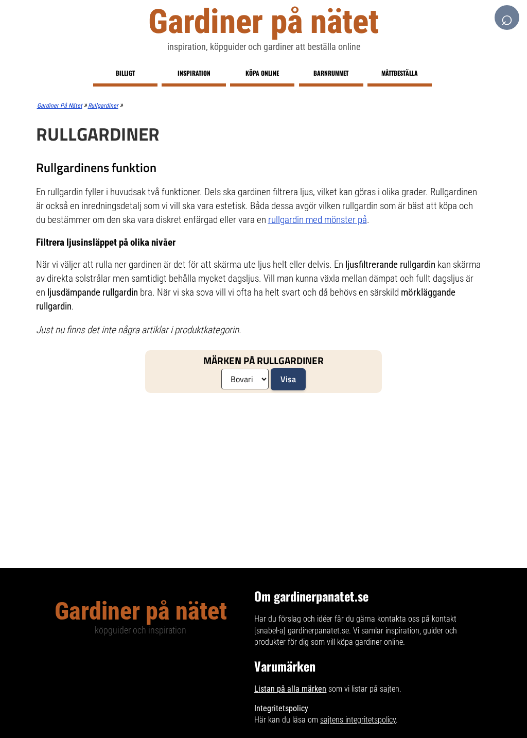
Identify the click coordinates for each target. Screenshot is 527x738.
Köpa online (262, 72)
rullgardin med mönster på (317, 220)
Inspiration (194, 72)
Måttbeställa (399, 72)
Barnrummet (330, 72)
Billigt (125, 72)
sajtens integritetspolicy (358, 720)
